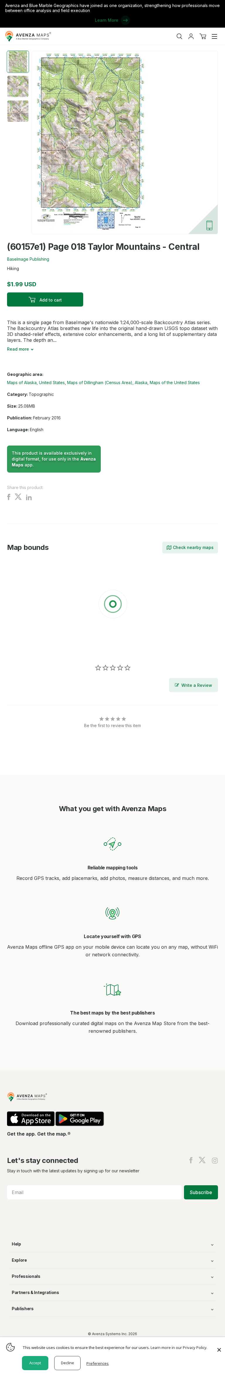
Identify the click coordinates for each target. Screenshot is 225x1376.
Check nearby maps (193, 547)
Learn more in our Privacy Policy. (179, 1347)
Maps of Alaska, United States (36, 382)
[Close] (219, 1347)
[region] (112, 605)
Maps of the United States (175, 382)
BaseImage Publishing (28, 259)
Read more (18, 348)
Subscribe (201, 1192)
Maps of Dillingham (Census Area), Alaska (107, 382)
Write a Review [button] (196, 685)
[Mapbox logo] (22, 647)
